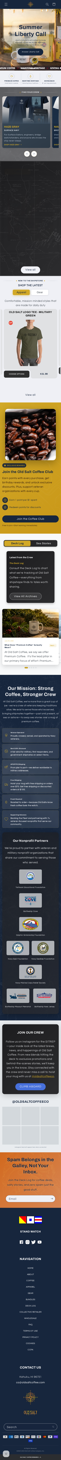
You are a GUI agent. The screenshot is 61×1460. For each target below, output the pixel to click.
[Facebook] (21, 1243)
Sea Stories (43, 543)
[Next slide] (58, 40)
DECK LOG (30, 1306)
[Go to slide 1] (23, 68)
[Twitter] (33, 1243)
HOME (30, 1268)
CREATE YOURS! (30, 58)
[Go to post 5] (36, 667)
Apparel (21, 292)
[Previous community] (27, 154)
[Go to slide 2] (28, 68)
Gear (40, 292)
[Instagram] (27, 1243)
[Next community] (34, 154)
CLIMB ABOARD (30, 1086)
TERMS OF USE (30, 1331)
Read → (52, 645)
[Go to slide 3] (32, 68)
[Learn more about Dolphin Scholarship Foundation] (32, 246)
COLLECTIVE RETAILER (31, 1312)
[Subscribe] (52, 1198)
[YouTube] (39, 1243)
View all (30, 269)
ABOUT (30, 1274)
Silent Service (30, 185)
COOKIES (30, 1343)
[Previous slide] (3, 40)
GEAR (30, 1293)
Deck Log (17, 543)
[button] (30, 1457)
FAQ (30, 1325)
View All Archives (25, 596)
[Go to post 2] (29, 667)
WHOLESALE (30, 1318)
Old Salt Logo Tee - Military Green (30, 314)
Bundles (43, 171)
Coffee (17, 171)
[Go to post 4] (33, 667)
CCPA (30, 1350)
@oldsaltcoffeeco (43, 1076)
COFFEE (30, 1281)
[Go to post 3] (31, 667)
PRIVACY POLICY (30, 1337)
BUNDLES (30, 1300)
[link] (30, 216)
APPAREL (30, 1287)
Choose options (17, 254)
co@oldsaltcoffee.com (30, 1382)
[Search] (53, 1427)
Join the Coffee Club (30, 519)
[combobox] (30, 1426)
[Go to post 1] (26, 667)
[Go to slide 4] (36, 68)
